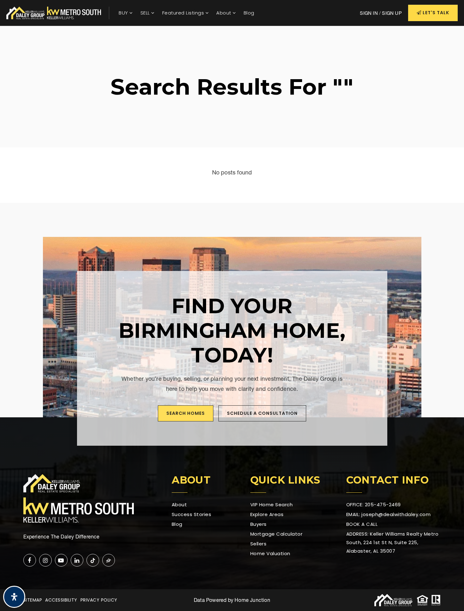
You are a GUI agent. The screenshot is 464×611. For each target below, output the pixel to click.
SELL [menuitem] (146, 12)
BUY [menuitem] (124, 12)
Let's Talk (435, 12)
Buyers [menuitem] (258, 524)
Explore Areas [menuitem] (267, 514)
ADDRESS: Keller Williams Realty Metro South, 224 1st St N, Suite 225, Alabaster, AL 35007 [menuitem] (392, 542)
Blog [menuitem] (249, 12)
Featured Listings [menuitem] (183, 12)
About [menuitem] (224, 12)
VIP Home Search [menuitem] (271, 504)
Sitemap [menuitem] (32, 600)
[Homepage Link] (53, 12)
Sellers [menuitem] (258, 543)
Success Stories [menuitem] (191, 514)
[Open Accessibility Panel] (14, 597)
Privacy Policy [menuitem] (98, 600)
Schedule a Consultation (262, 413)
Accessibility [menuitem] (61, 600)
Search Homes (185, 413)
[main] (232, 114)
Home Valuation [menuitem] (270, 553)
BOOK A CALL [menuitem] (362, 524)
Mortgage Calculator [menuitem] (276, 534)
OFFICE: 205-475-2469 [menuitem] (373, 504)
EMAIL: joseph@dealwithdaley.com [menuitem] (388, 514)
